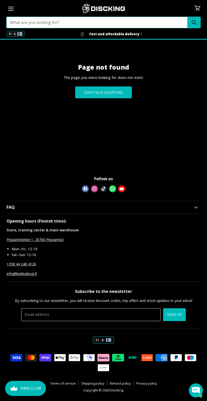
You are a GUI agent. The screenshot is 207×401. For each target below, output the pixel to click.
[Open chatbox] (196, 390)
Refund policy (120, 383)
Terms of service (63, 383)
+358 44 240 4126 (21, 264)
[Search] (194, 22)
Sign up (174, 314)
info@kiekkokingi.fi (22, 273)
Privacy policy (146, 383)
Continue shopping (103, 92)
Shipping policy (92, 383)
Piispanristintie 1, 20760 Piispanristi (35, 239)
